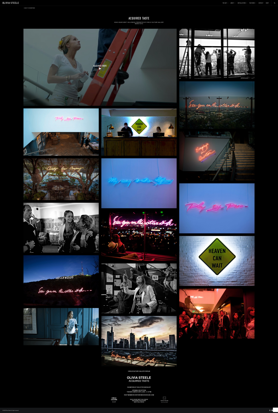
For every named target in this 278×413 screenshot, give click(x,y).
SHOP (267, 3)
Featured (252, 3)
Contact (261, 3)
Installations (242, 3)
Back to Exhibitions (29, 8)
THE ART (225, 3)
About (232, 3)
